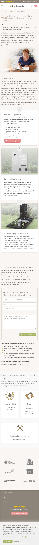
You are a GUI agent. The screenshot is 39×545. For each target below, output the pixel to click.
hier (26, 537)
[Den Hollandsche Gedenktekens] (17, 6)
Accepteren (7, 541)
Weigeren (16, 541)
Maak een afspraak (12, 141)
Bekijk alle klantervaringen (19, 513)
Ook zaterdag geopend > (30, 1)
